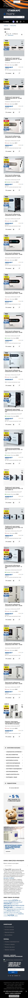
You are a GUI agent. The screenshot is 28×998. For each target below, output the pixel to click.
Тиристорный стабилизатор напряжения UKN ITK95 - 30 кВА (13, 605)
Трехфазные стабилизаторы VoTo (12, 62)
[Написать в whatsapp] (20, 21)
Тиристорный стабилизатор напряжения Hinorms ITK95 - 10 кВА (13, 566)
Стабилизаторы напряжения (14, 751)
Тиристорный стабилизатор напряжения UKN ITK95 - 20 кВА (13, 683)
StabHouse (7, 982)
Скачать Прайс (11, 984)
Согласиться (14, 996)
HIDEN (14, 909)
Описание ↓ (11, 35)
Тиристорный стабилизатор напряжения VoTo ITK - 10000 (13, 137)
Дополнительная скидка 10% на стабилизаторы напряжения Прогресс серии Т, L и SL (13, 847)
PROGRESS (7, 903)
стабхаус (14, 10)
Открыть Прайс (18, 984)
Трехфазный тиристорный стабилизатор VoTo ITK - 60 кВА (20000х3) (13, 59)
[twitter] (10, 975)
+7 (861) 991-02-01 (9, 6)
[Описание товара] (19, 73)
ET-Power (17, 910)
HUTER (11, 915)
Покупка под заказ (10, 947)
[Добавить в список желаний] (22, 41)
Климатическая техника (12, 765)
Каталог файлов (9, 927)
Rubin (20, 909)
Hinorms (11, 912)
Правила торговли (10, 949)
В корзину (9, 73)
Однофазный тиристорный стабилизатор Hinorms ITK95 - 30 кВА (14, 410)
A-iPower (18, 907)
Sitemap (17, 982)
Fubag (20, 912)
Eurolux (23, 907)
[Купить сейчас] (13, 73)
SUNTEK (10, 900)
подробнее (8, 851)
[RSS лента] (19, 975)
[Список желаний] (23, 21)
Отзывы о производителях (12, 941)
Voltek (14, 912)
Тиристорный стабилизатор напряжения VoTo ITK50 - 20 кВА (13, 332)
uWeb (5, 984)
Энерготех (12, 902)
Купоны (19, 985)
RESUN (6, 915)
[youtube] (16, 975)
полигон (6, 902)
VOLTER (21, 905)
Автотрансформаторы (12, 771)
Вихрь (9, 911)
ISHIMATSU (21, 914)
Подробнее (13, 821)
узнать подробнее (15, 993)
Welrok (17, 909)
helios (23, 909)
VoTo (17, 903)
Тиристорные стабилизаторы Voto (12, 140)
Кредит (12, 985)
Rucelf (20, 902)
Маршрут (11, 5)
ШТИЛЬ (15, 900)
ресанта (8, 905)
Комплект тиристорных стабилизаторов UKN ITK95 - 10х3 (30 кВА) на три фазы (12, 722)
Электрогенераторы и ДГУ (12, 757)
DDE (7, 913)
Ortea (17, 902)
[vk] (12, 975)
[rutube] (17, 975)
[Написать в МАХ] (13, 21)
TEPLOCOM (14, 903)
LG (4, 915)
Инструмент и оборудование (14, 768)
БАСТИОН (15, 905)
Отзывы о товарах (10, 944)
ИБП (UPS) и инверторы (12, 754)
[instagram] (8, 975)
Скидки (16, 985)
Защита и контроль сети (12, 774)
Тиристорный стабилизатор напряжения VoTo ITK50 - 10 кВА (13, 254)
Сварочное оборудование (13, 763)
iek (4, 910)
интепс (6, 900)
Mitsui (12, 913)
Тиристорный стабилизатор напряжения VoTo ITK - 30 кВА (13, 215)
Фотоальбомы (8, 935)
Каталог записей (9, 929)
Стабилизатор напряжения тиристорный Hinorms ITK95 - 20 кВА (13, 449)
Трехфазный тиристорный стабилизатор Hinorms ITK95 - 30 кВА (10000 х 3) (14, 488)
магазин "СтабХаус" (9, 878)
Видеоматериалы (9, 932)
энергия (8, 907)
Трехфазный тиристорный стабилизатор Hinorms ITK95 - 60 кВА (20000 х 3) (14, 527)
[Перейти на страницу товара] (14, 48)
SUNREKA (16, 915)
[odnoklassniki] (14, 975)
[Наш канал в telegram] (17, 21)
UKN (9, 913)
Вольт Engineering (8, 909)
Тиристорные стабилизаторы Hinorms (13, 413)
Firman (5, 913)
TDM (6, 910)
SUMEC (17, 912)
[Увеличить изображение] (22, 43)
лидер (19, 900)
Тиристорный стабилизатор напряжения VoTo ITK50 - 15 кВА (13, 293)
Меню (7, 21)
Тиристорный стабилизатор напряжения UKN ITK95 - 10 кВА (13, 644)
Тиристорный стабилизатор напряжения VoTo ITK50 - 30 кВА (13, 371)
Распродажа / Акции (11, 777)
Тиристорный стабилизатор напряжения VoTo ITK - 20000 (13, 176)
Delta (13, 910)
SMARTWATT (6, 912)
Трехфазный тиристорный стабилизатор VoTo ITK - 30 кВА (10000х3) (13, 98)
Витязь (14, 907)
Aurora (16, 913)
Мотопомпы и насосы (12, 760)
